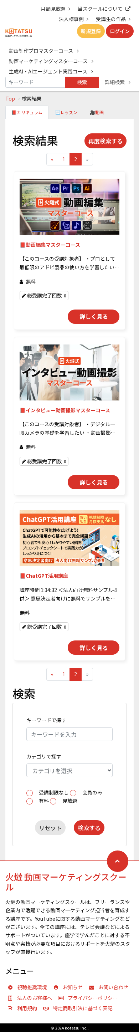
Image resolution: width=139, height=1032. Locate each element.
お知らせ (73, 987)
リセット (50, 827)
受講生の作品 (111, 18)
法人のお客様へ (34, 997)
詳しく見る (93, 316)
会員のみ (92, 792)
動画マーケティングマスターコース (49, 61)
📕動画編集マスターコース (50, 244)
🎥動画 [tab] (97, 112)
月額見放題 (53, 8)
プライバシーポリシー (93, 997)
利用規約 (27, 1008)
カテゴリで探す (43, 756)
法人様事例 (71, 18)
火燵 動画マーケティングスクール (66, 881)
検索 (82, 82)
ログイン (120, 31)
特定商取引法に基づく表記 (83, 1008)
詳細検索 (115, 82)
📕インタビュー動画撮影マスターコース (65, 410)
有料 (44, 800)
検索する (89, 827)
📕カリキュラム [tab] (26, 112)
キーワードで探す (46, 720)
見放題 (69, 800)
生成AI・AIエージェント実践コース (48, 71)
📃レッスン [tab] (66, 112)
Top (10, 98)
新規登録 (91, 31)
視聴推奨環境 (32, 987)
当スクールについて (100, 8)
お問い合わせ (113, 987)
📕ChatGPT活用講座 (44, 575)
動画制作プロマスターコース (41, 50)
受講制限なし (54, 792)
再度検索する (105, 141)
